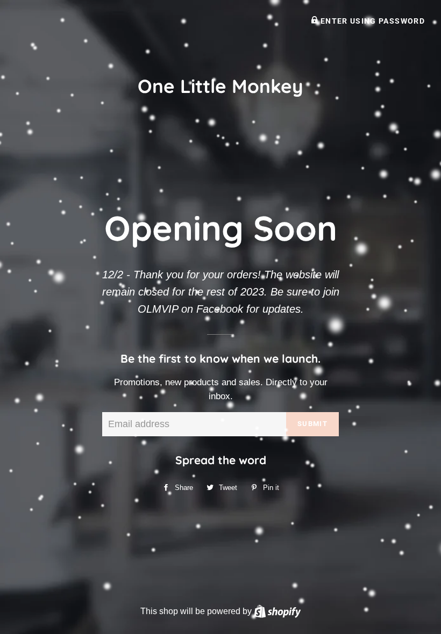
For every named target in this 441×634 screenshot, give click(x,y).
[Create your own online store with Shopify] (277, 611)
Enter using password (371, 21)
